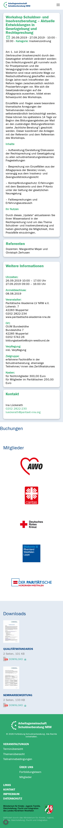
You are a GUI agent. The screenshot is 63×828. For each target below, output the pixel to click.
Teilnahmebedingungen (17, 759)
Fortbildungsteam (30, 772)
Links (7, 785)
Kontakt (9, 789)
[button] (58, 5)
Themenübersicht (14, 754)
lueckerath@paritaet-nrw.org (23, 412)
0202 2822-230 (16, 408)
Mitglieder (25, 777)
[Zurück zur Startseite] (17, 5)
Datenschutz (12, 798)
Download (16, 659)
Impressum (11, 794)
